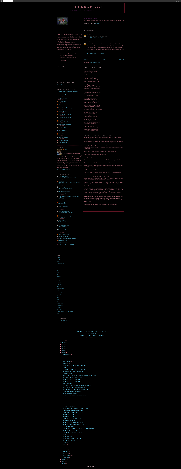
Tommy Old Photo (69, 440)
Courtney (59, 282)
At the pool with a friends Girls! (74, 396)
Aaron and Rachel (62, 142)
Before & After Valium (71, 398)
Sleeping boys (68, 373)
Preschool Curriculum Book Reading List (92, 331)
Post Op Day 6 (61, 217)
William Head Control (71, 430)
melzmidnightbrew (62, 242)
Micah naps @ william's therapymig (75, 408)
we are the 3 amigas (63, 137)
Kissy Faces (59, 286)
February (66, 455)
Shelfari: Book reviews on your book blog (66, 84)
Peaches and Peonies (63, 236)
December (67, 354)
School (58, 301)
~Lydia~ (66, 149)
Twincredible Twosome (63, 230)
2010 (63, 348)
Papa (58, 270)
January (66, 457)
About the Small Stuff (63, 211)
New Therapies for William (72, 377)
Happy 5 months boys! (70, 414)
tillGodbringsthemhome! (64, 191)
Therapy (59, 307)
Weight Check (68, 436)
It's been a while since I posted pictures (77, 385)
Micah (58, 261)
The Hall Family (62, 101)
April (65, 451)
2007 (63, 459)
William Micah (60, 263)
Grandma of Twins (62, 240)
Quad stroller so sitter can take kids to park (79, 375)
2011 (63, 346)
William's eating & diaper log (73, 422)
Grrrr (65, 434)
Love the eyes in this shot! (72, 391)
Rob (58, 296)
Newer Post (86, 59)
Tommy (93, 25)
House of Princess (62, 130)
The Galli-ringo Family (63, 225)
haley (58, 313)
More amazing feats (62, 226)
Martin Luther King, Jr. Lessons (65, 188)
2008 (63, 352)
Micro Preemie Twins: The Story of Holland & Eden (68, 196)
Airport (65, 442)
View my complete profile (64, 169)
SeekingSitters (60, 303)
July (65, 444)
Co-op (58, 280)
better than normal (63, 206)
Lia (59, 104)
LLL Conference (60, 288)
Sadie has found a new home (73, 412)
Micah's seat (67, 383)
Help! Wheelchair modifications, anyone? (67, 177)
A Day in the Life (61, 272)
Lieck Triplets (61, 220)
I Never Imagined (62, 202)
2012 (63, 344)
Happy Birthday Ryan (90, 18)
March (65, 453)
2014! (59, 208)
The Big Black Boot (62, 221)
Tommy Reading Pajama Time (73, 404)
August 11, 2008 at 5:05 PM (95, 53)
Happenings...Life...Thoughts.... (73, 371)
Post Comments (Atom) (95, 62)
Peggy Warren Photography (65, 108)
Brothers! (66, 402)
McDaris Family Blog (63, 140)
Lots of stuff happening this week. (75, 365)
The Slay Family (62, 127)
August (66, 363)
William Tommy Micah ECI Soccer (65, 311)
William (59, 257)
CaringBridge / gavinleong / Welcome (67, 238)
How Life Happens (62, 187)
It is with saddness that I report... (75, 369)
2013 (63, 342)
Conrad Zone (90, 7)
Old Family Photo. (61, 292)
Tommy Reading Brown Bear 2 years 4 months (79, 428)
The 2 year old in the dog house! (74, 387)
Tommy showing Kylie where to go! (75, 389)
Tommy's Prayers (69, 406)
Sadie (58, 299)
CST (58, 278)
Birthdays (59, 276)
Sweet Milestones (62, 203)
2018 (63, 340)
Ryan (89, 25)
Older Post (121, 59)
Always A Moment (62, 134)
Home (104, 59)
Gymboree (59, 284)
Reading (59, 294)
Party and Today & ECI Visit (72, 418)
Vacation (59, 309)
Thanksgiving (60, 305)
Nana (58, 290)
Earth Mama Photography (64, 124)
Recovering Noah (62, 111)
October (66, 359)
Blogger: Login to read (63, 234)
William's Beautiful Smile (72, 379)
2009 (63, 350)
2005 (63, 463)
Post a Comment (87, 57)
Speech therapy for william (73, 410)
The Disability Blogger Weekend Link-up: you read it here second (69, 183)
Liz (87, 34)
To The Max (61, 181)
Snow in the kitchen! (62, 231)
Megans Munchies (62, 95)
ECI (58, 267)
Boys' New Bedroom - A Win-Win (65, 212)
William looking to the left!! (73, 424)
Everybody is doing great (72, 438)
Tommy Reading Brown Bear (72, 432)
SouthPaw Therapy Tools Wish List (92, 335)
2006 (63, 461)
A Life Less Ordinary (63, 176)
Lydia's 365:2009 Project (62, 320)
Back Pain (59, 274)
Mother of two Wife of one (64, 114)
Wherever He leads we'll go (64, 216)
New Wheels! (61, 198)
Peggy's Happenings (63, 121)
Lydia (58, 269)
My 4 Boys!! (66, 400)
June (65, 447)
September (67, 361)
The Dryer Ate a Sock (70, 426)
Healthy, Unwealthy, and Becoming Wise (67, 91)
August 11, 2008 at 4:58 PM (95, 37)
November (67, 357)
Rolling (58, 297)
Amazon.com (92, 333)
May (65, 449)
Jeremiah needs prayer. (63, 193)
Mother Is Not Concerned (64, 117)
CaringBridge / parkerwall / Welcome (67, 244)
